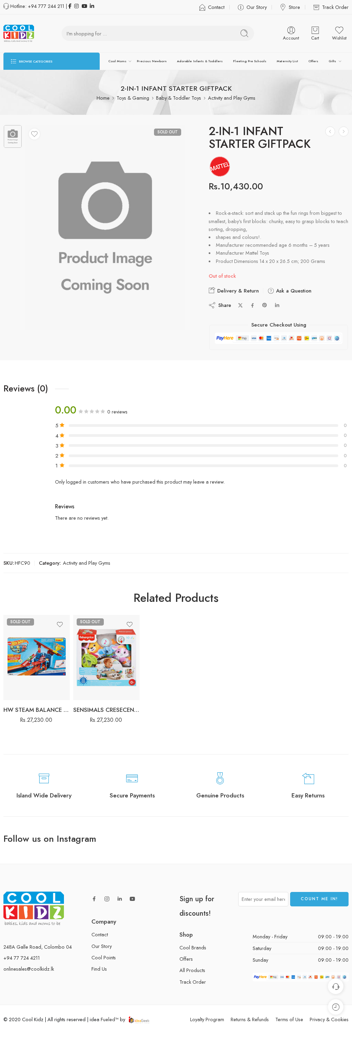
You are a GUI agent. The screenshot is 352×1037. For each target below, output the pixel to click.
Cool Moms (117, 61)
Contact (216, 7)
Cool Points (103, 957)
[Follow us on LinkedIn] (119, 899)
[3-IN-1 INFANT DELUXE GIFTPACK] (344, 131)
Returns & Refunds (250, 1019)
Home (103, 97)
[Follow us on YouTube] (132, 899)
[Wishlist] (34, 134)
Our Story (256, 7)
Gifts (332, 61)
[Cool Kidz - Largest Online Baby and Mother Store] (18, 33)
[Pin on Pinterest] (264, 305)
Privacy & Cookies (329, 1019)
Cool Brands (192, 947)
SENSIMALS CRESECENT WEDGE (106, 710)
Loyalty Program (207, 1019)
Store (294, 7)
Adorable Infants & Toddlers (200, 61)
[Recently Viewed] (335, 1007)
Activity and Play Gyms (231, 97)
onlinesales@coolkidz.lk (28, 968)
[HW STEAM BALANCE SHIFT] (330, 131)
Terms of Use (289, 1019)
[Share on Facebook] (252, 305)
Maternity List (287, 61)
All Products (192, 970)
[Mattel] (220, 166)
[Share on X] (240, 305)
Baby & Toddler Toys (178, 97)
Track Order (335, 7)
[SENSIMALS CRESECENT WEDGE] (106, 657)
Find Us (99, 968)
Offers (313, 61)
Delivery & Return (237, 291)
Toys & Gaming (133, 97)
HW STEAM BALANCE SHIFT (36, 710)
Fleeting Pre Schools (249, 61)
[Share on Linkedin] (277, 305)
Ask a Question (292, 291)
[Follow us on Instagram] (107, 899)
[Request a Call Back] (335, 986)
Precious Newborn (152, 61)
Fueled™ (110, 1019)
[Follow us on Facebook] (94, 899)
